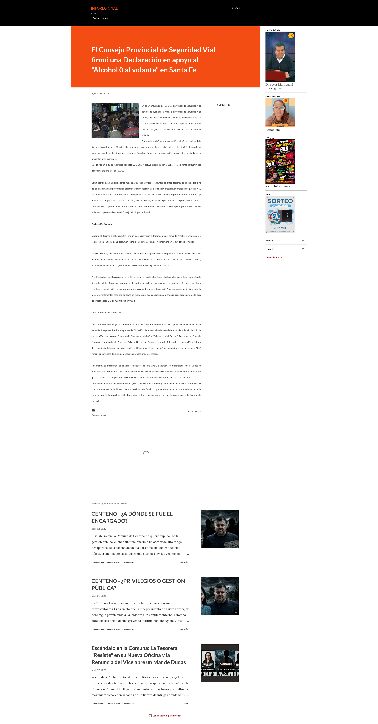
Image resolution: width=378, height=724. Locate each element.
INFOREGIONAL (104, 8)
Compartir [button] (223, 105)
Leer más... (184, 562)
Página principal (100, 18)
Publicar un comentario (121, 562)
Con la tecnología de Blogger (167, 715)
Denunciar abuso (273, 256)
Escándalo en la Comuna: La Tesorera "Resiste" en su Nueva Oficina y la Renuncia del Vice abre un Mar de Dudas (139, 655)
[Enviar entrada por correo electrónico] (93, 411)
